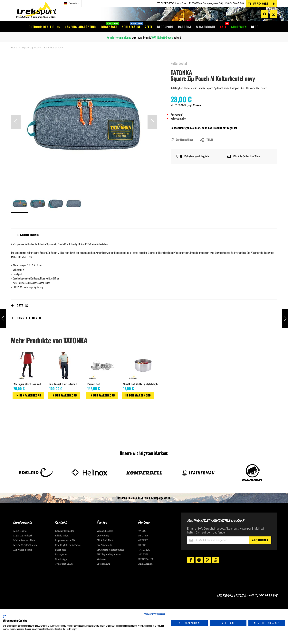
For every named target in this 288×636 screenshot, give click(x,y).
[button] (72, 3)
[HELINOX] (36, 472)
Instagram (61, 554)
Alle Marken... (146, 563)
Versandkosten (105, 530)
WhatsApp (61, 559)
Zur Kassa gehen (22, 549)
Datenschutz (103, 563)
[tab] (144, 235)
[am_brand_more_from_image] (28, 366)
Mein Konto (20, 530)
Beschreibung (28, 234)
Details (22, 305)
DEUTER (143, 535)
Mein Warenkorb (23, 535)
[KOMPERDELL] (90, 472)
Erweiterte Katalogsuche (110, 549)
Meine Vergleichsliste (25, 544)
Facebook (60, 549)
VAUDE (142, 530)
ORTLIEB (143, 540)
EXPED (142, 544)
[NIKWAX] (252, 472)
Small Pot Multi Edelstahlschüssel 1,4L (142, 384)
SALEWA (143, 554)
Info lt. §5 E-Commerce (68, 544)
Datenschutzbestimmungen (154, 613)
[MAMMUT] (198, 472)
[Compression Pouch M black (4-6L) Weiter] (285, 318)
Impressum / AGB (65, 540)
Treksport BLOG (64, 563)
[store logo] (36, 11)
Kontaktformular (64, 530)
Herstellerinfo (29, 318)
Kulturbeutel (179, 63)
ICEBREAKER (146, 559)
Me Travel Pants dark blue (65, 384)
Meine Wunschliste (24, 540)
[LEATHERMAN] (144, 472)
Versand (197, 105)
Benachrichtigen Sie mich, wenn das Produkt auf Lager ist (204, 128)
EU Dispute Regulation (109, 554)
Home (14, 47)
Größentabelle (104, 544)
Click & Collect (105, 540)
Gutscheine (103, 535)
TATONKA (181, 72)
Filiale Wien (62, 535)
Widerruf (101, 559)
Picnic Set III (95, 384)
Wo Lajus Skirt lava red (27, 384)
